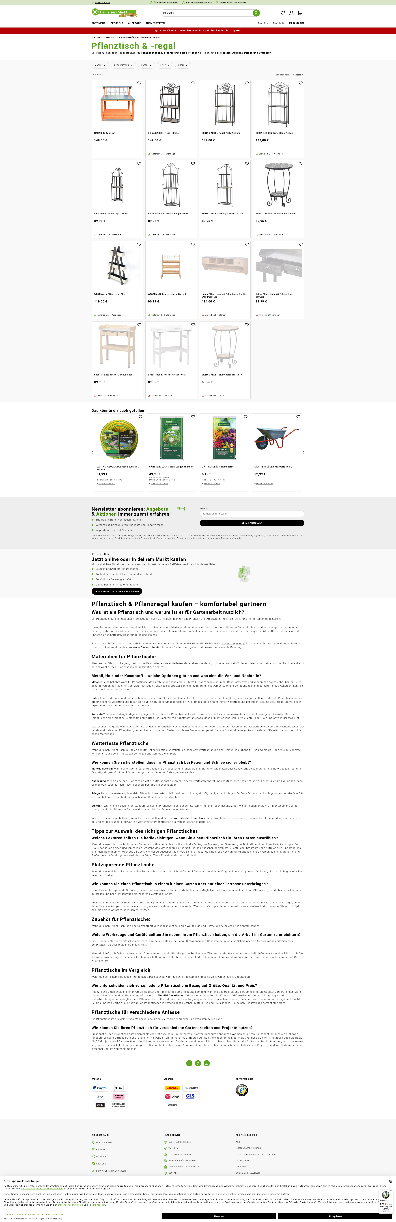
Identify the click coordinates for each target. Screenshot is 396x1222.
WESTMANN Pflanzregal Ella (109, 294)
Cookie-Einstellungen (248, 1173)
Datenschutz (243, 1161)
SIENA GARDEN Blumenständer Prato (222, 374)
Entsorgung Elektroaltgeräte (185, 1167)
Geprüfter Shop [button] (245, 1079)
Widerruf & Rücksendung (182, 1161)
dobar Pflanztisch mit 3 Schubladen (113, 374)
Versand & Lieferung (179, 1154)
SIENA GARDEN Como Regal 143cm (274, 133)
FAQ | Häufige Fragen (179, 1142)
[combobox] (210, 13)
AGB (238, 1142)
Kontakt (173, 1173)
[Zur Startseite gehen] (117, 13)
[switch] (386, 1210)
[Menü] (391, 1191)
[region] (198, 452)
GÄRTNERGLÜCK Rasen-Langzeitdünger (171, 466)
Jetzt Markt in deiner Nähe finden (117, 591)
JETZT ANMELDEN (252, 523)
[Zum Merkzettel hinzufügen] (139, 82)
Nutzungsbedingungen (248, 1148)
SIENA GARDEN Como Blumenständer (276, 213)
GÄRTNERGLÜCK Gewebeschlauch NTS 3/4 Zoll (118, 468)
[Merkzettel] (282, 13)
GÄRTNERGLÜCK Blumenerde (218, 466)
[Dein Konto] (291, 13)
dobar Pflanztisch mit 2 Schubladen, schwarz (275, 295)
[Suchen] (256, 13)
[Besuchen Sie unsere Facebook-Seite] (198, 1063)
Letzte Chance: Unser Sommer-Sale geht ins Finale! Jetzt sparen (200, 30)
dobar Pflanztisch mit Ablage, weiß (167, 374)
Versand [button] (168, 1079)
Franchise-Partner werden (111, 1171)
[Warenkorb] (300, 13)
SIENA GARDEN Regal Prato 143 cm (221, 133)
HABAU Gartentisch (104, 133)
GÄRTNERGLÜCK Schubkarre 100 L (273, 466)
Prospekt (101, 1150)
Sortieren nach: (283, 75)
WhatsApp (101, 1157)
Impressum (242, 1167)
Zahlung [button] (96, 1079)
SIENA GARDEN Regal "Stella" (164, 133)
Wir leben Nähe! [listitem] (100, 1135)
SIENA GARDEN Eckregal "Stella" (111, 213)
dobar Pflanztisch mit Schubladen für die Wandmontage (224, 295)
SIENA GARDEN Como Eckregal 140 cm (168, 213)
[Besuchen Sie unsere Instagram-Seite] (189, 1063)
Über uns (101, 1164)
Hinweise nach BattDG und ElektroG (256, 1154)
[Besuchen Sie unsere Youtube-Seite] (207, 1063)
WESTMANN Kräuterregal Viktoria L (167, 294)
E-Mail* (204, 508)
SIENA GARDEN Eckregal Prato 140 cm (222, 213)
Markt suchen (104, 1142)
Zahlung (173, 1148)
